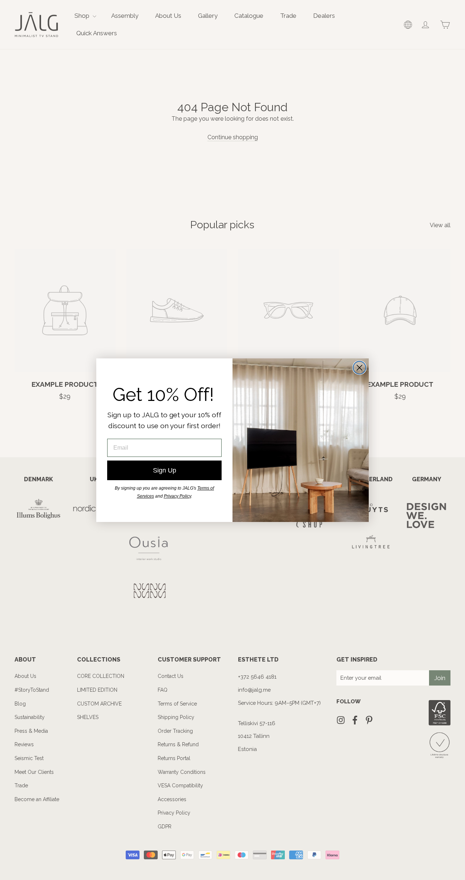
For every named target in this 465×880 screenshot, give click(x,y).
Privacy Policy (177, 496)
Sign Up (164, 470)
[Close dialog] (359, 367)
